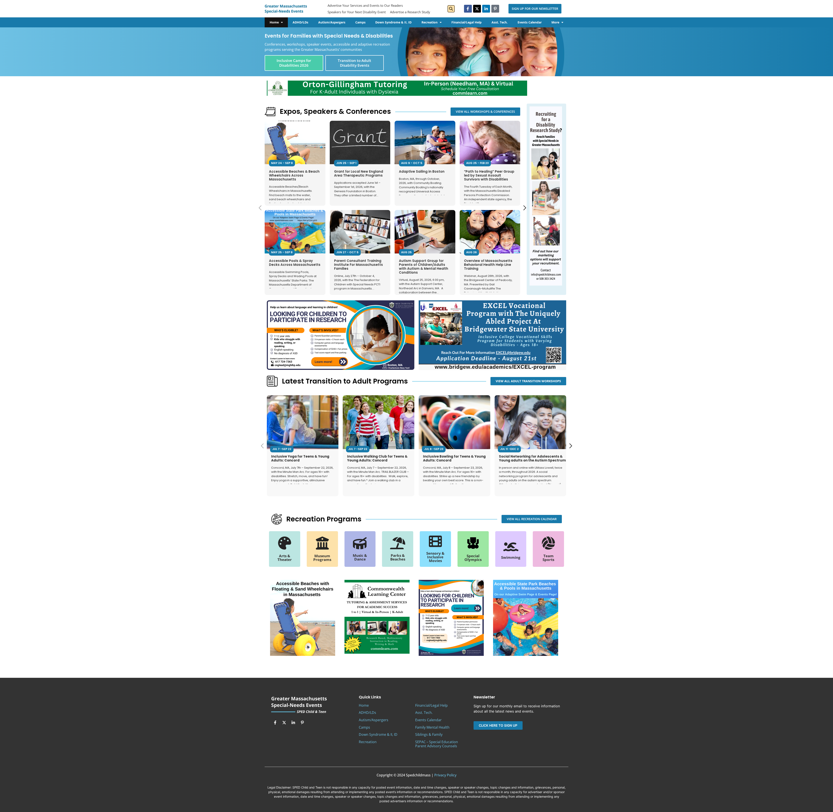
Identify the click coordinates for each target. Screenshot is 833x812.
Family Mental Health (432, 727)
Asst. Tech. (500, 22)
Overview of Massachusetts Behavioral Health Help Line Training (488, 264)
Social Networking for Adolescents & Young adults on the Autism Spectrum (532, 458)
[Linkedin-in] (486, 9)
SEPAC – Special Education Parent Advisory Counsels (436, 743)
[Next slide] (525, 208)
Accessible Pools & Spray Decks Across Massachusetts (294, 262)
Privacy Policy (445, 775)
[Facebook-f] (468, 9)
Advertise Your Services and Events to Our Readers (365, 5)
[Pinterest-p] (495, 9)
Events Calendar (530, 22)
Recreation (429, 22)
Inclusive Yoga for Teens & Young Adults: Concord (300, 458)
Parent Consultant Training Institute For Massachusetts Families (358, 264)
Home (274, 22)
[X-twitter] (477, 9)
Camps (360, 22)
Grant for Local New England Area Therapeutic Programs (358, 173)
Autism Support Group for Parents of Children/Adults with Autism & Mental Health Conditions (423, 266)
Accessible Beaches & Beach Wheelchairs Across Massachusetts (294, 175)
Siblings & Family (429, 734)
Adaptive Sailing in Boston (421, 171)
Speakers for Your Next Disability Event (357, 12)
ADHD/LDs (300, 22)
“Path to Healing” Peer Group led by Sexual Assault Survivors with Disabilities (489, 175)
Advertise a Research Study (410, 12)
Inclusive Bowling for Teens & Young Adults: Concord (454, 458)
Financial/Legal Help (466, 22)
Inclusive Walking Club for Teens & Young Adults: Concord (377, 458)
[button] (451, 8)
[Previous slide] (260, 208)
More (555, 22)
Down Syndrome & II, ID (393, 22)
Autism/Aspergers (331, 22)
